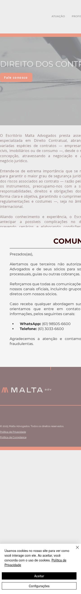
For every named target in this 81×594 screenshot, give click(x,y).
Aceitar (39, 576)
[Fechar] (74, 550)
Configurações (39, 586)
